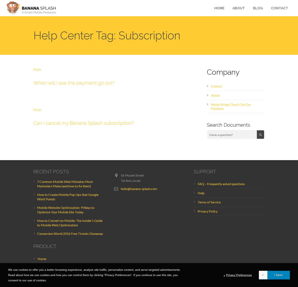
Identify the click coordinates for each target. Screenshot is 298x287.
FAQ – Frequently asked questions (221, 184)
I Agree (278, 274)
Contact (216, 86)
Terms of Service (209, 202)
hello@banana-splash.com (139, 189)
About (215, 95)
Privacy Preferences (239, 275)
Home (42, 259)
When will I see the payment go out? (74, 83)
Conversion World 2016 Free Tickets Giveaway (70, 233)
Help (201, 193)
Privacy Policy (208, 211)
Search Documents (228, 125)
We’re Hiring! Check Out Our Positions (231, 106)
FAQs (37, 69)
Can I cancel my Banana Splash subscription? (83, 123)
